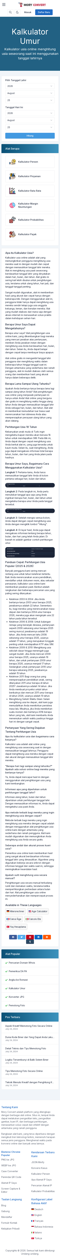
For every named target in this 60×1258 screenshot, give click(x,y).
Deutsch (39, 1209)
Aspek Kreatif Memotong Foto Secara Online (28, 1025)
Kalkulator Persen (40, 1173)
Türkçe (38, 1238)
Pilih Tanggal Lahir (15, 80)
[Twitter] (21, 937)
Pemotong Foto (17, 1005)
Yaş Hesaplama (18, 926)
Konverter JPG (16, 996)
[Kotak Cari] (10, 12)
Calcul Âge (15, 919)
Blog (3, 1205)
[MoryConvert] (33, 4)
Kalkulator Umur (17, 988)
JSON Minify (37, 1162)
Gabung (5, 1211)
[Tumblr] (30, 941)
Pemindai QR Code (11, 1177)
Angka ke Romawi (18, 979)
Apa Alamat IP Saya (41, 1179)
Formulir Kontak (9, 1222)
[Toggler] (3, 4)
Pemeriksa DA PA (18, 971)
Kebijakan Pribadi (10, 1228)
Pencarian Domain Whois (22, 962)
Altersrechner (17, 911)
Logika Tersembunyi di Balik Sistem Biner (26, 1059)
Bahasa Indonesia (44, 1226)
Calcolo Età (35, 919)
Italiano (38, 1232)
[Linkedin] (38, 937)
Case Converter (9, 1171)
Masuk (27, 12)
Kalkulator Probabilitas (43, 1191)
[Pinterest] (30, 937)
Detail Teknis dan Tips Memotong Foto (25, 1048)
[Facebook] (13, 937)
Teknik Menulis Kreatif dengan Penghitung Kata (30, 1082)
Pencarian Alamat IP (41, 1185)
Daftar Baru (44, 12)
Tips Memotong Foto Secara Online (24, 1071)
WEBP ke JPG (8, 1165)
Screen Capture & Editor (10, 1190)
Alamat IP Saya (9, 1182)
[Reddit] (47, 937)
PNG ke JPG (7, 1159)
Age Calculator (39, 911)
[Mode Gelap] (17, 12)
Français (39, 1220)
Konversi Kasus (39, 1168)
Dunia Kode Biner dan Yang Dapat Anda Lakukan (30, 1037)
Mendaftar (6, 1217)
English (38, 1215)
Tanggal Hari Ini (14, 107)
